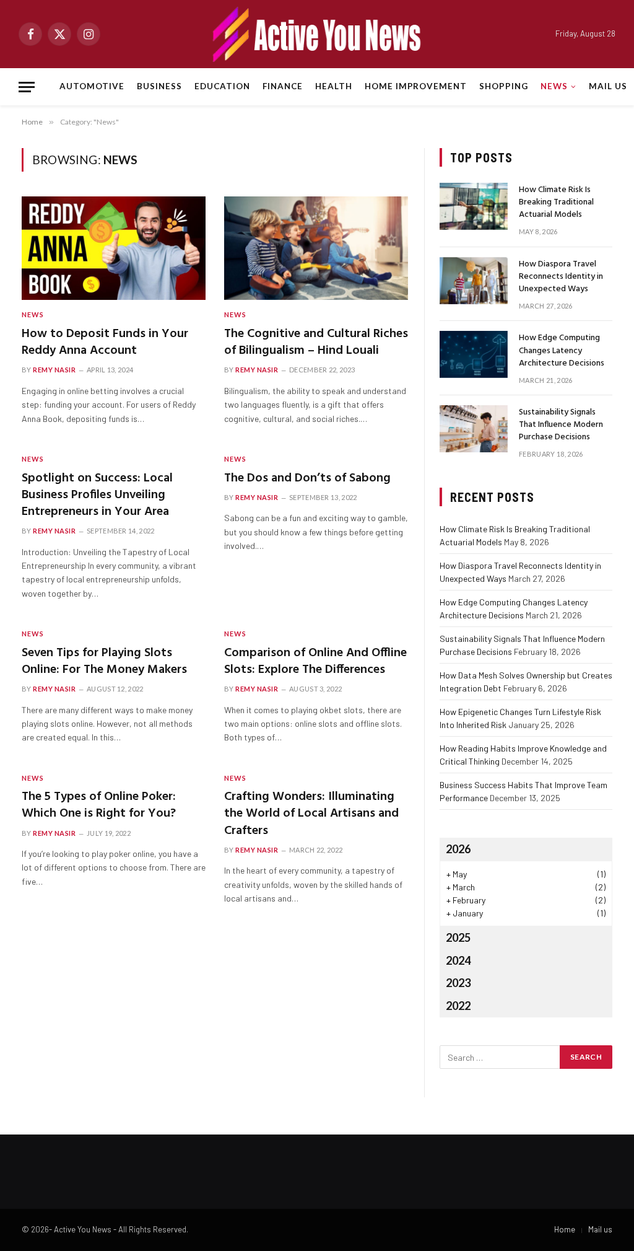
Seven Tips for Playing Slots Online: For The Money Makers (104, 661)
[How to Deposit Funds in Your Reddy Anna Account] (114, 248)
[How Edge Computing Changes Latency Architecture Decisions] (474, 354)
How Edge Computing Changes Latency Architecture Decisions (561, 350)
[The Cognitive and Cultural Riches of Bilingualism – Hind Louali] (316, 248)
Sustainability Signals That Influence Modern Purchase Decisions (561, 425)
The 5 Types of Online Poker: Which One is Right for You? (99, 805)
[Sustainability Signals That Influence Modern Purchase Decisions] (474, 428)
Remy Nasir (54, 370)
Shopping (503, 86)
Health (333, 86)
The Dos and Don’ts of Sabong (307, 478)
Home (564, 1229)
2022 (458, 1005)
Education (222, 86)
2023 (458, 983)
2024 (458, 960)
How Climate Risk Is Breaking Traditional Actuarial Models (556, 202)
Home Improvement (416, 86)
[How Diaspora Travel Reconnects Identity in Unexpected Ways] (474, 280)
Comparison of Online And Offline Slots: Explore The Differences (315, 661)
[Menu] (27, 87)
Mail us (608, 86)
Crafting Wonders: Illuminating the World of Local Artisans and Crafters (311, 814)
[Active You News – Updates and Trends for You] (317, 34)
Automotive (91, 86)
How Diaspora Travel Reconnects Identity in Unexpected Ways (561, 277)
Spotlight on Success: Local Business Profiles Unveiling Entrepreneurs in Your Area (97, 495)
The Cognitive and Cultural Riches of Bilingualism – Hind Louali (316, 342)
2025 (458, 937)
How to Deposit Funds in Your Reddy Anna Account (105, 342)
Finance (283, 86)
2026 (458, 849)
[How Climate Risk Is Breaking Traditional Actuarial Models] (474, 206)
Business (159, 86)
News (554, 86)
